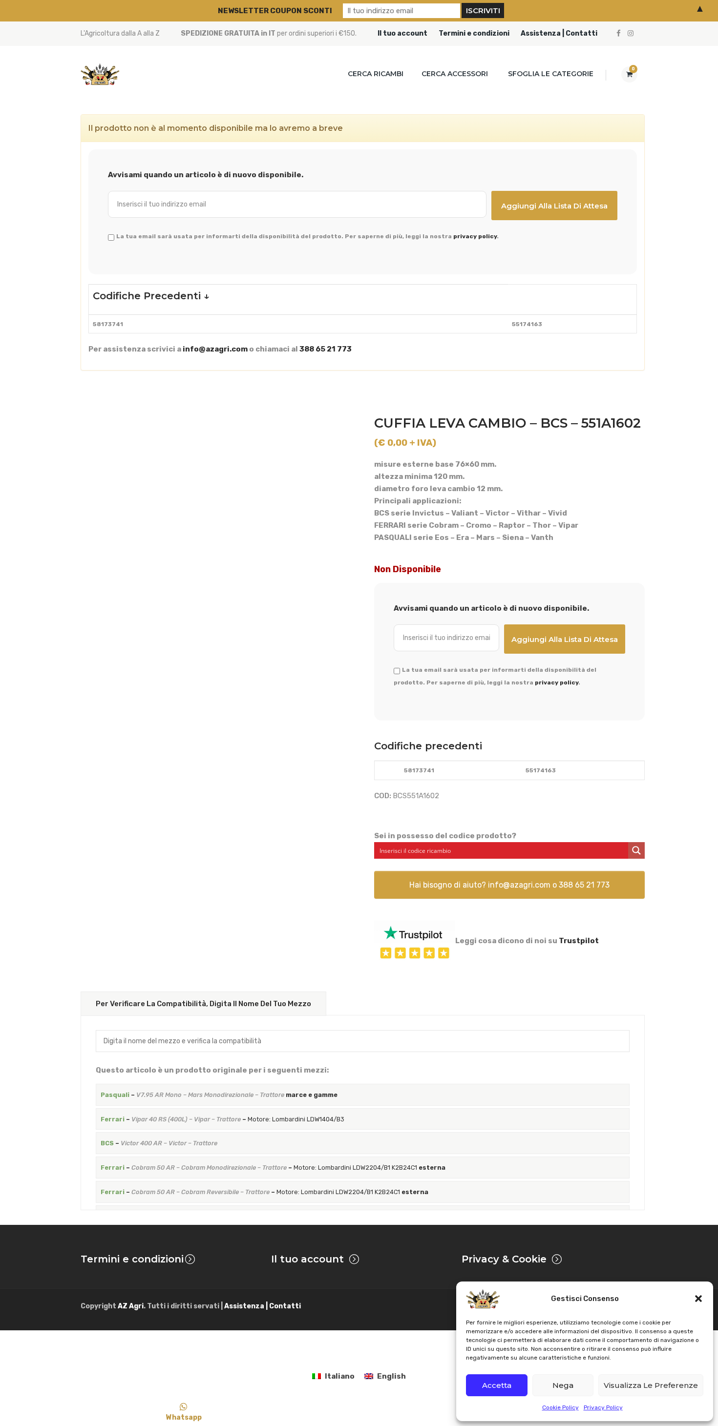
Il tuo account (402, 33)
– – (222, 1119)
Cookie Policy (560, 1407)
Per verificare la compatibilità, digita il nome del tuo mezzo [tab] (203, 1003)
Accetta (496, 1385)
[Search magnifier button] (636, 850)
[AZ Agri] (100, 74)
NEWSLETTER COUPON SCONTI (275, 10)
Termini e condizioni (474, 33)
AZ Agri (131, 1306)
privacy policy (475, 236)
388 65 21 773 (325, 349)
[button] (698, 1298)
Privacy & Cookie (504, 1259)
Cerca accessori (455, 73)
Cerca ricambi (375, 73)
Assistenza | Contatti (559, 33)
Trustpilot (579, 940)
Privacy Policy (603, 1407)
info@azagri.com (215, 349)
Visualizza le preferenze (651, 1385)
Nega (562, 1385)
